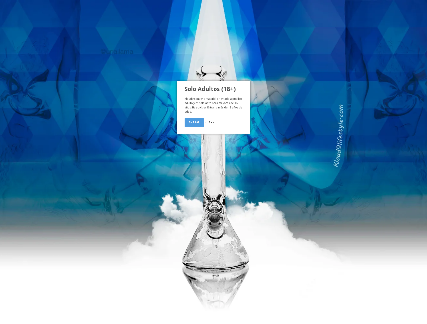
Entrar (194, 122)
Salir (211, 122)
